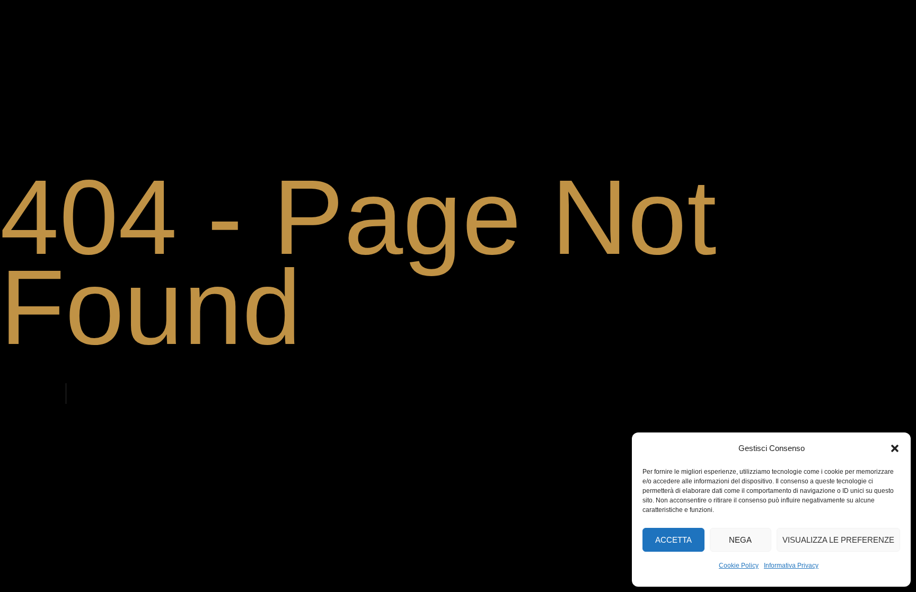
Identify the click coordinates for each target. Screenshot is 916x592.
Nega (740, 539)
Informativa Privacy (791, 565)
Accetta (673, 539)
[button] (894, 448)
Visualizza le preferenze (838, 539)
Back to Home (34, 394)
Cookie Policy (739, 565)
